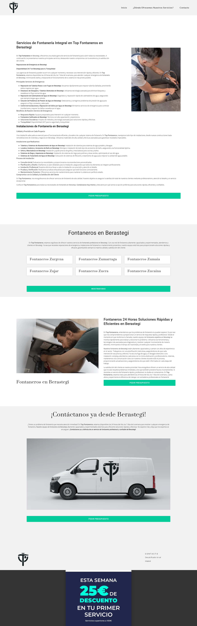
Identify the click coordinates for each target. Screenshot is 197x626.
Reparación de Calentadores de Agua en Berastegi (39, 96)
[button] (98, 196)
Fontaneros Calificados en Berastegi (34, 117)
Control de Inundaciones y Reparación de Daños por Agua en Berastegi (46, 106)
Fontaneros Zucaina (144, 271)
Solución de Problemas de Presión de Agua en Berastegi (41, 101)
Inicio (124, 7)
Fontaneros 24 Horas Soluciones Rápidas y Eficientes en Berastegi (138, 321)
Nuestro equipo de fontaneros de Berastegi (51, 427)
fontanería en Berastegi (67, 185)
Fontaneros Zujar (44, 271)
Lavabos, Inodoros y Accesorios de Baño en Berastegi (40, 148)
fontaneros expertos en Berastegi (158, 337)
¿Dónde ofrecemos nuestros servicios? (153, 7)
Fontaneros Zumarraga (98, 259)
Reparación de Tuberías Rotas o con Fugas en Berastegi (41, 86)
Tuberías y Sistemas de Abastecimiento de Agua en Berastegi (43, 146)
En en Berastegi (27, 56)
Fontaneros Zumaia (144, 259)
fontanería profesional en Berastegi (94, 243)
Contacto (184, 7)
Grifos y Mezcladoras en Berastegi (33, 151)
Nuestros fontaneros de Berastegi (116, 349)
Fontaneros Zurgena (47, 259)
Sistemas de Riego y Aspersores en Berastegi (37, 153)
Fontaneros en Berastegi (98, 232)
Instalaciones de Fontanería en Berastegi (42, 126)
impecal (148, 561)
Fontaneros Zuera (94, 271)
